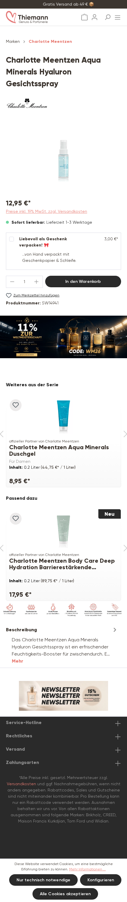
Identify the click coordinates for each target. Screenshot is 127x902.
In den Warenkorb (83, 281)
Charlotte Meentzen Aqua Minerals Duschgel (59, 450)
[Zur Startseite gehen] (34, 17)
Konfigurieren (100, 879)
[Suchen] (107, 15)
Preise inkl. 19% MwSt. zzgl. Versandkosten (46, 211)
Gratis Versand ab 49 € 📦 (68, 4)
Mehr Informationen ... (87, 869)
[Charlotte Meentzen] (63, 104)
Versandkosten (21, 783)
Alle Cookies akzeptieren (65, 893)
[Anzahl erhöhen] (36, 282)
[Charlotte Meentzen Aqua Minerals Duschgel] (63, 416)
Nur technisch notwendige (44, 879)
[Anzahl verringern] (12, 282)
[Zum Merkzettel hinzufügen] (16, 405)
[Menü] (117, 15)
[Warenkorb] (84, 17)
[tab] (62, 645)
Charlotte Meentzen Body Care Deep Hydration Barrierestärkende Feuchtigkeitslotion (62, 563)
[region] (63, 160)
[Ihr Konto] (94, 15)
